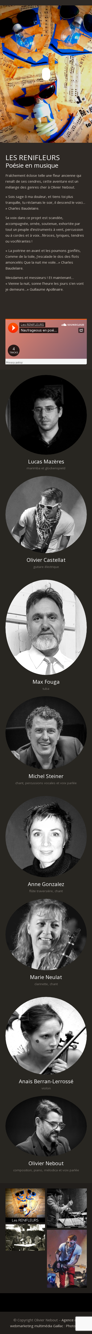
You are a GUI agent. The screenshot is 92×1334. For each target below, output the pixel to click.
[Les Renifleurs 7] (67, 1259)
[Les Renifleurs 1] (25, 1205)
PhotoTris (74, 1325)
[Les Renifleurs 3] (67, 1208)
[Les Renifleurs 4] (25, 1237)
